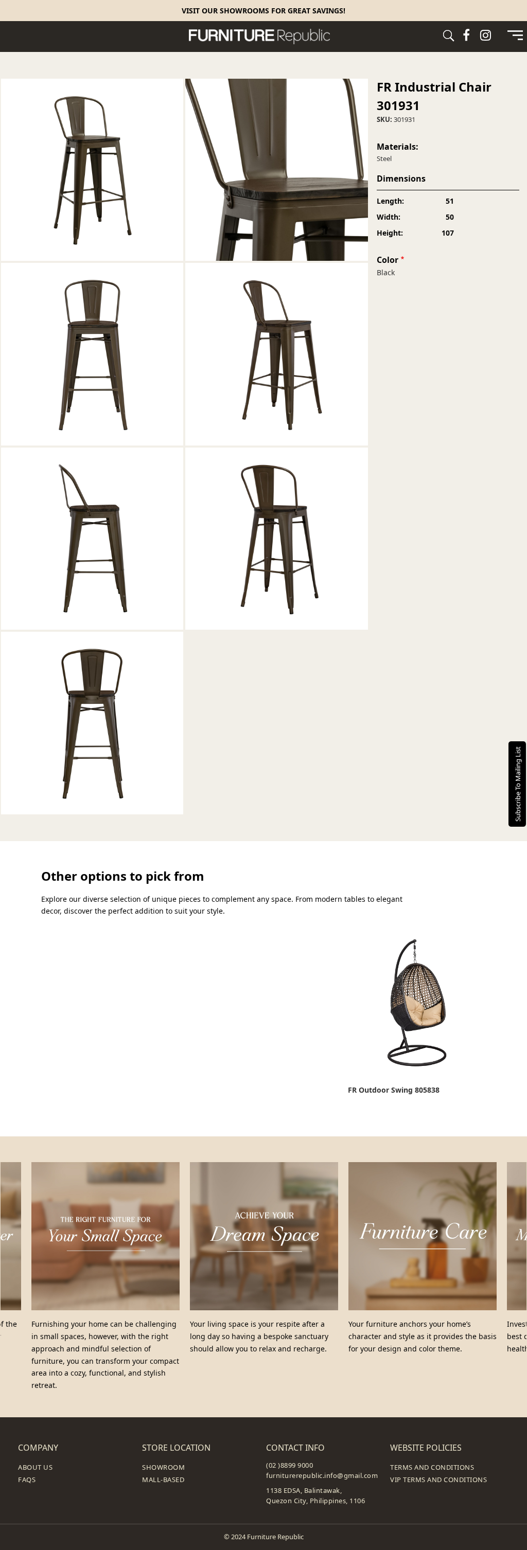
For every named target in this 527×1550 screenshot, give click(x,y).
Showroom (163, 1467)
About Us (35, 1467)
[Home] (263, 36)
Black (386, 272)
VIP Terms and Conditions (438, 1479)
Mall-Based (163, 1479)
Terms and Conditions (432, 1467)
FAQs (27, 1479)
